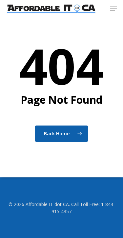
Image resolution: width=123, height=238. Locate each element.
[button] (113, 9)
